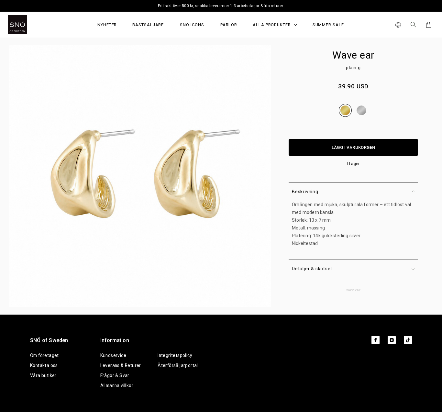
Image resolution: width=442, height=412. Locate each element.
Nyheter (107, 24)
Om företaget (44, 355)
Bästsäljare (148, 24)
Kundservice (113, 355)
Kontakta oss (44, 365)
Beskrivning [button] (305, 191)
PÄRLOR (229, 24)
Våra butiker (43, 375)
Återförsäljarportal (178, 365)
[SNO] (29, 25)
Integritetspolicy (175, 355)
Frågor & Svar (114, 375)
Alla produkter (272, 24)
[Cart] (427, 25)
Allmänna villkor (116, 385)
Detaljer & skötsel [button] (312, 268)
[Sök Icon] (413, 24)
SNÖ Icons (192, 24)
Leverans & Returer (120, 365)
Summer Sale (328, 24)
